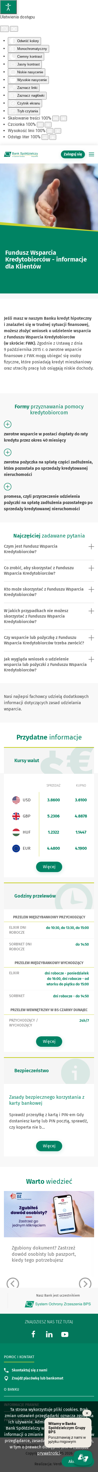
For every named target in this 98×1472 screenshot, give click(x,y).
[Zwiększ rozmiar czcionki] (48, 124)
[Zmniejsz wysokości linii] (50, 131)
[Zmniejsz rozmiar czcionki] (40, 124)
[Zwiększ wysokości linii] (57, 131)
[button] (91, 154)
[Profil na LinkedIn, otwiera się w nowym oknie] (49, 1333)
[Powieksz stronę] (63, 118)
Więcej (49, 866)
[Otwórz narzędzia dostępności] (8, 7)
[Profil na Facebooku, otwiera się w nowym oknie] (33, 1333)
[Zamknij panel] (14, 29)
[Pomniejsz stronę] (55, 118)
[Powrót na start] (21, 154)
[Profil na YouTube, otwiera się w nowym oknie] (65, 1333)
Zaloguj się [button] (73, 154)
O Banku (11, 1389)
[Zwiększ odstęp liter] (52, 137)
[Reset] (4, 29)
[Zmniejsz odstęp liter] (45, 137)
